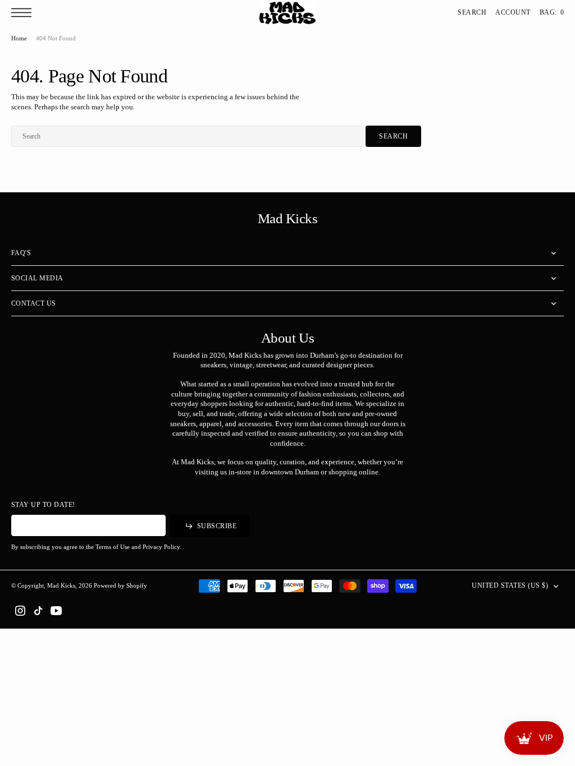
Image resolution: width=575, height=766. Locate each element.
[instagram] (20, 611)
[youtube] (56, 611)
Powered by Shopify (120, 585)
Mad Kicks (61, 585)
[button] (24, 12)
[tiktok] (38, 611)
